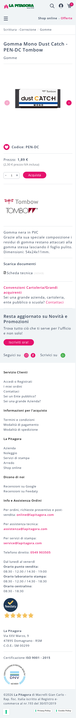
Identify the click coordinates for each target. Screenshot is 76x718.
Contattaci (55, 302)
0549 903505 (40, 552)
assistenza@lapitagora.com (25, 529)
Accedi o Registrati (18, 381)
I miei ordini (13, 386)
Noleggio (10, 453)
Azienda (10, 448)
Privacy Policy (44, 710)
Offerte (66, 18)
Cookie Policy (64, 710)
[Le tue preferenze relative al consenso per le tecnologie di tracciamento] (6, 712)
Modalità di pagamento (21, 425)
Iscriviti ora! (19, 342)
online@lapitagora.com (35, 515)
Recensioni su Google (20, 486)
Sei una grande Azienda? (22, 401)
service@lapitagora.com (23, 543)
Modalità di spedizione (21, 430)
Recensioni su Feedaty (21, 491)
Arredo (9, 463)
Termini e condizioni (19, 420)
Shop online (47, 18)
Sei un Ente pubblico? (20, 396)
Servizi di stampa (17, 458)
